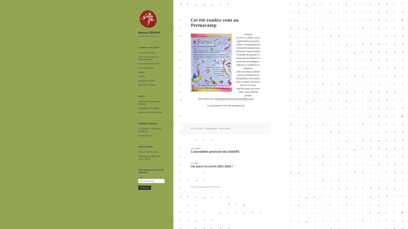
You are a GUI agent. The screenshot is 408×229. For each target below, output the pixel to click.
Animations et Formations (148, 108)
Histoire (141, 72)
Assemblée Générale (146, 81)
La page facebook (145, 135)
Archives (141, 76)
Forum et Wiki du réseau (148, 152)
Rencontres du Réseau (147, 85)
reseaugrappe (211, 128)
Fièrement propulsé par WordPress (205, 187)
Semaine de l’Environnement (150, 112)
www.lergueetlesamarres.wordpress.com (234, 98)
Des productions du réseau (149, 64)
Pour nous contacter (146, 68)
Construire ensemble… (147, 53)
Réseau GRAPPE (149, 32)
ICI (243, 105)
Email (140, 177)
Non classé (225, 128)
